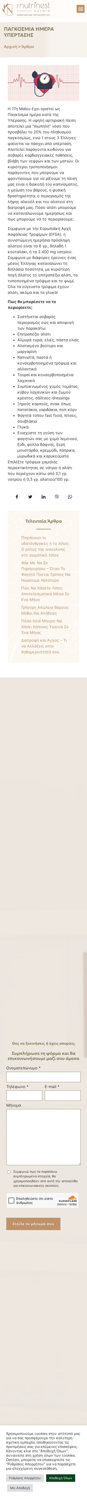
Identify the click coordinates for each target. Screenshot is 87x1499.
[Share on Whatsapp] (70, 497)
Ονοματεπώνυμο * (23, 1068)
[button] (81, 9)
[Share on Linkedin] (43, 497)
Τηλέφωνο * (17, 1086)
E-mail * (52, 1086)
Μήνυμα (13, 1105)
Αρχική (10, 46)
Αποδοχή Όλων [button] (60, 1478)
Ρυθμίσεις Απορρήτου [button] (25, 1478)
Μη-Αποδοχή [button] (20, 1488)
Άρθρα (28, 46)
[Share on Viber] (57, 497)
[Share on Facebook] (17, 497)
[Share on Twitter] (30, 497)
